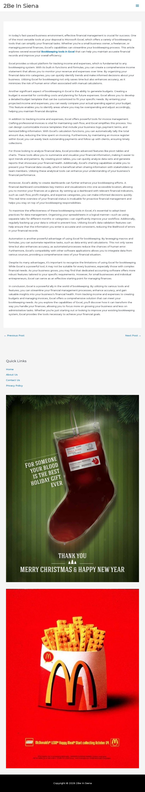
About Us (12, 374)
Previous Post (14, 335)
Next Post (133, 335)
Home (10, 369)
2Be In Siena (21, 5)
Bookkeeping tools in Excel (58, 51)
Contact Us (13, 380)
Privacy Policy (14, 385)
